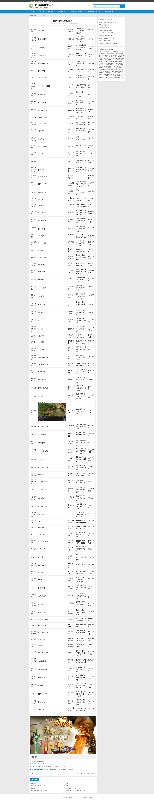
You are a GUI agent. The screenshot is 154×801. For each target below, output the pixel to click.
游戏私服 (121, 61)
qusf (101, 64)
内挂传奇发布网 (103, 77)
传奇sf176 (112, 53)
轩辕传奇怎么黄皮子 (59, 769)
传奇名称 (41, 11)
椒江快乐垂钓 (38, 769)
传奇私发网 (119, 71)
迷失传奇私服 (108, 66)
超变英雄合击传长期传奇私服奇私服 (108, 43)
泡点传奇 (117, 61)
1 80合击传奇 (105, 55)
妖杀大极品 (112, 52)
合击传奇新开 (117, 64)
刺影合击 (108, 63)
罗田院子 (33, 783)
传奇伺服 (104, 60)
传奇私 (103, 76)
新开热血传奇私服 (108, 58)
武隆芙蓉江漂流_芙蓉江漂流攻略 (39, 790)
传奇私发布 (117, 52)
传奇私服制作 (62, 11)
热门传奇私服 (107, 72)
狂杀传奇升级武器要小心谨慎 (38, 786)
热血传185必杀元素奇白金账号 (106, 33)
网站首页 (36, 15)
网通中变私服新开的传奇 (37, 761)
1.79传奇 (109, 77)
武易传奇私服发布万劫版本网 (106, 38)
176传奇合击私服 (112, 71)
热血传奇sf (120, 72)
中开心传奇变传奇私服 (104, 27)
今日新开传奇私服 (115, 76)
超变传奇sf (111, 64)
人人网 (53, 766)
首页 (32, 11)
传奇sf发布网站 (117, 60)
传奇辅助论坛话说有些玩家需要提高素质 (75, 790)
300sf (121, 76)
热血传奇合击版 (118, 53)
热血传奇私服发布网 (107, 69)
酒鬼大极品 (111, 74)
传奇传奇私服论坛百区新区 (106, 30)
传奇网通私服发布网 (114, 55)
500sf (103, 53)
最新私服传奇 (105, 64)
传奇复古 (40, 15)
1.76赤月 (102, 68)
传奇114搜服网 (116, 69)
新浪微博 (42, 766)
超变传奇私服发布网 (104, 52)
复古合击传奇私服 (103, 74)
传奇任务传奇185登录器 (105, 40)
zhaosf (113, 61)
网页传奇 (107, 53)
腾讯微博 (48, 766)
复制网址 (63, 766)
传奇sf (106, 68)
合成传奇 (112, 72)
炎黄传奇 (112, 63)
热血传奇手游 (69, 769)
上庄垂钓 (51, 769)
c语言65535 (45, 769)
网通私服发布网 (116, 58)
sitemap (90, 797)
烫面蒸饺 (67, 786)
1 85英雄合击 (108, 76)
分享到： (32, 766)
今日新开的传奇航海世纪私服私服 (107, 22)
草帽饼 (66, 783)
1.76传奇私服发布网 (107, 56)
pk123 (116, 72)
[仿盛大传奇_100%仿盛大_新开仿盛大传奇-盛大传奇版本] (41, 6)
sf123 (113, 56)
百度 (59, 766)
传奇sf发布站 (102, 63)
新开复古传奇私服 (112, 68)
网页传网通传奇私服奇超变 (106, 25)
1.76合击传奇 (117, 74)
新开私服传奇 (110, 60)
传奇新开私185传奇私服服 (105, 35)
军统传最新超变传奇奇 (70, 788)
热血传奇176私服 (76, 11)
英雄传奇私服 (104, 71)
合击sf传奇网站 (107, 61)
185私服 (50, 11)
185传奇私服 (118, 56)
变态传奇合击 (109, 11)
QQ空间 (38, 766)
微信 (56, 766)
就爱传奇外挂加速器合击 (37, 763)
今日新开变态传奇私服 (93, 11)
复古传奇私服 (114, 66)
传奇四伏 (117, 63)
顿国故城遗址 (34, 788)
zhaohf (121, 55)
